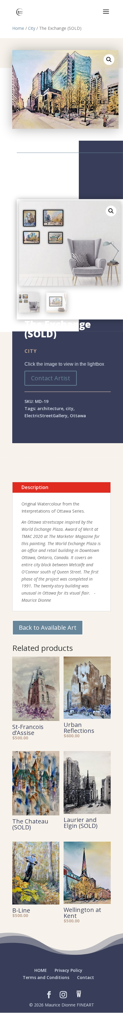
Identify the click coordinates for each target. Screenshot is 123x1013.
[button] (109, 59)
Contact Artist (50, 378)
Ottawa (78, 415)
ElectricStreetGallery (45, 415)
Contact (85, 977)
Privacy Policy (68, 970)
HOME (40, 970)
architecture (50, 408)
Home (18, 28)
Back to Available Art (47, 627)
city (69, 408)
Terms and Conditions (46, 977)
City (31, 28)
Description (34, 487)
